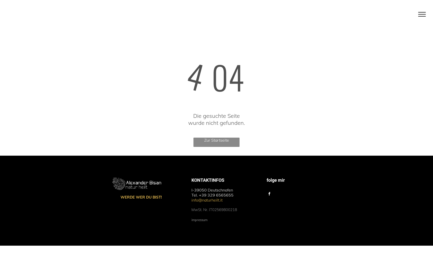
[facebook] (269, 194)
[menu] (421, 14)
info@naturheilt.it (207, 200)
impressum (199, 220)
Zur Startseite (216, 140)
